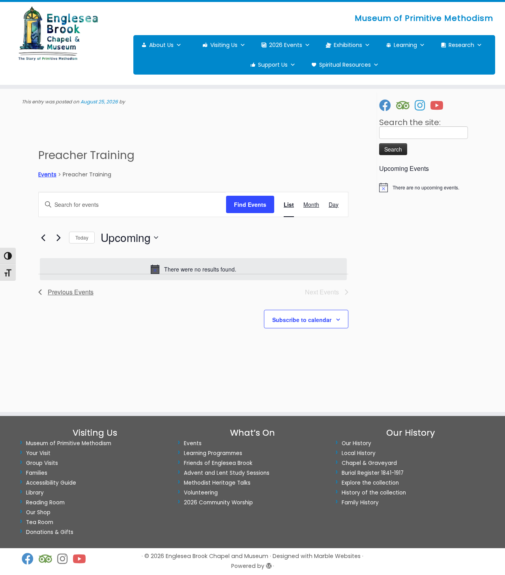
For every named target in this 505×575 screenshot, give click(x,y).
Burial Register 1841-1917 (373, 473)
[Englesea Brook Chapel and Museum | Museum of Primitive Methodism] (58, 33)
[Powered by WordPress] (268, 564)
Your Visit (38, 453)
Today (81, 237)
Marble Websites (337, 556)
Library (35, 492)
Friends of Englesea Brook (218, 463)
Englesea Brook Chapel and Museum (217, 556)
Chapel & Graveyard (369, 463)
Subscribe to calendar (301, 320)
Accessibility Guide (51, 483)
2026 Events (285, 45)
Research (461, 45)
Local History (359, 453)
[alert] (193, 269)
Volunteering (201, 492)
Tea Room (39, 522)
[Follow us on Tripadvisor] (405, 105)
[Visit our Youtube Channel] (439, 105)
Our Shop (38, 512)
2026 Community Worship (218, 502)
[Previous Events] (43, 237)
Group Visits (42, 463)
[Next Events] (58, 237)
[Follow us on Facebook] (387, 105)
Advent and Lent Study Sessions (226, 473)
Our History (356, 443)
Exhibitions (348, 45)
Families (36, 473)
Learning (405, 45)
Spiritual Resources (345, 65)
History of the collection (374, 492)
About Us (161, 45)
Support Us (273, 65)
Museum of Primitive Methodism (68, 443)
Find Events (250, 204)
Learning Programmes (213, 453)
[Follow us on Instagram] (422, 105)
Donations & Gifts (49, 532)
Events (47, 174)
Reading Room (45, 502)
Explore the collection (370, 483)
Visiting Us (224, 45)
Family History (360, 502)
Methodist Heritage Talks (217, 483)
